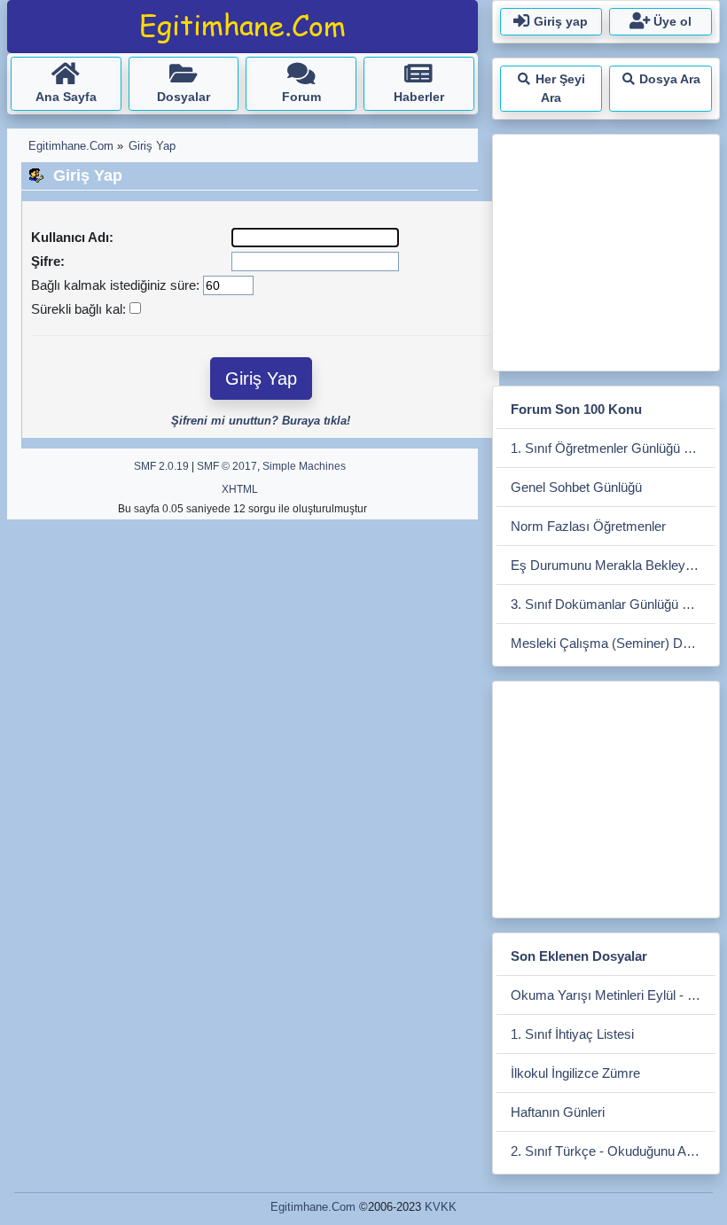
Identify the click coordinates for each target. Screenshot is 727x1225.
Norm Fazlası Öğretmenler (588, 526)
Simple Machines (304, 466)
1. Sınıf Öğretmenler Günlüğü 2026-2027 (613, 448)
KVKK (441, 1206)
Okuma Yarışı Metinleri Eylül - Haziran (613, 995)
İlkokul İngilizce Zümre (575, 1073)
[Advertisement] (611, 249)
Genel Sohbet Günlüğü (576, 487)
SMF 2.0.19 (161, 466)
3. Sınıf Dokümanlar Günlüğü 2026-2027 (613, 604)
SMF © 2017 (227, 466)
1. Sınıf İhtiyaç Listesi (572, 1034)
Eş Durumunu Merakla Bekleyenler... (613, 565)
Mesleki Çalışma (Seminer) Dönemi (613, 643)
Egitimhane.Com (313, 1206)
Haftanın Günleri (558, 1112)
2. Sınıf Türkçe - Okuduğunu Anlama (613, 1151)
